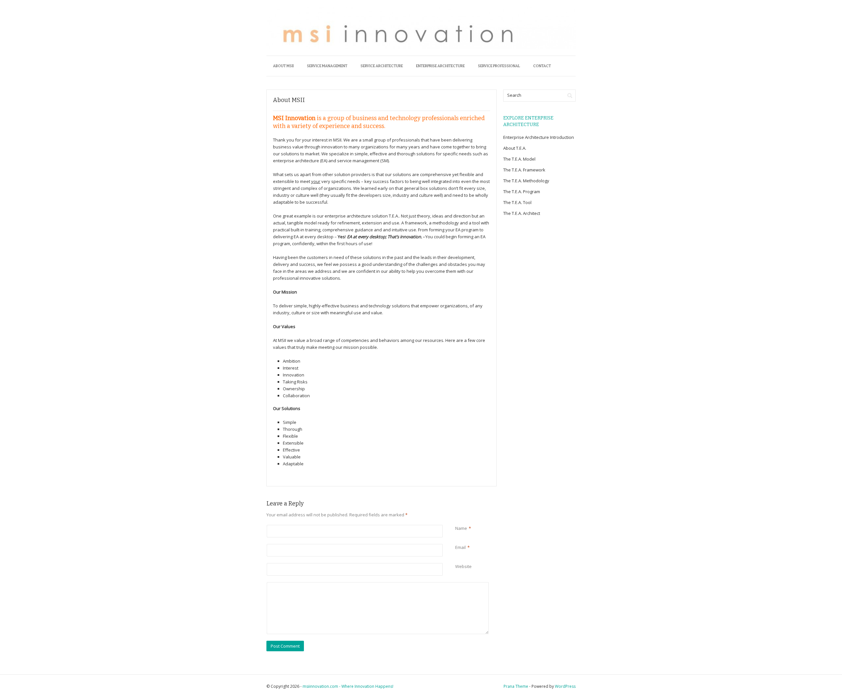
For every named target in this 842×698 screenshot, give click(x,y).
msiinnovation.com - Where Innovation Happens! (348, 686)
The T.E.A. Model (519, 159)
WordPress (565, 686)
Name (461, 528)
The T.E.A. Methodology (526, 181)
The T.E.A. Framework (524, 170)
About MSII (283, 66)
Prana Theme (516, 686)
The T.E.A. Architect (521, 213)
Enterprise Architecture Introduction (538, 137)
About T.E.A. (514, 148)
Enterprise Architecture (440, 66)
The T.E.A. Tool (517, 202)
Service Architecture (381, 66)
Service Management (327, 66)
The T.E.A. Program (521, 191)
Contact (542, 66)
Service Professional (499, 66)
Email (460, 547)
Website (463, 566)
